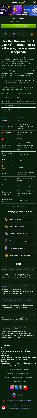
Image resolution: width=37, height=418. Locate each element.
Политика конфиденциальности (18, 369)
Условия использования (13, 377)
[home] (18, 2)
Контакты (9, 373)
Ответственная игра (23, 373)
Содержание (15, 381)
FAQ (24, 381)
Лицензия (28, 377)
